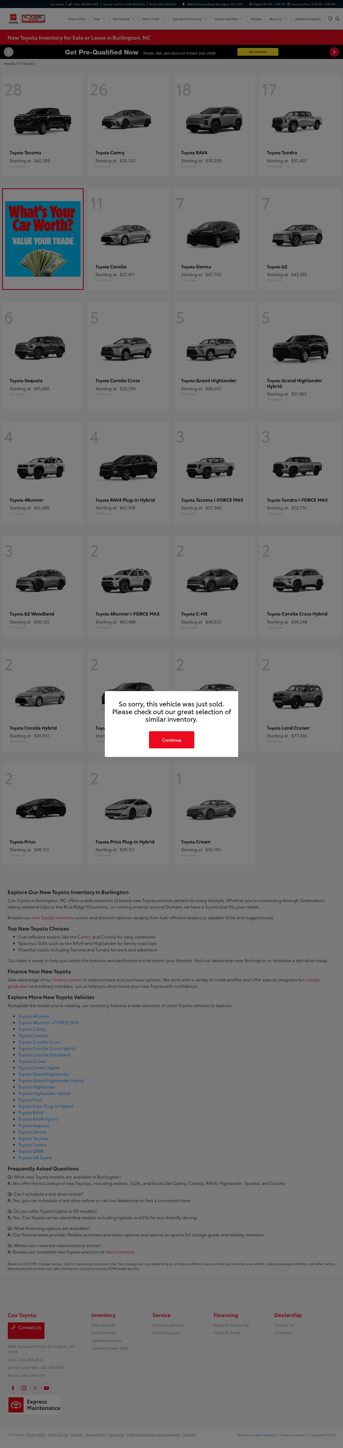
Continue (171, 740)
